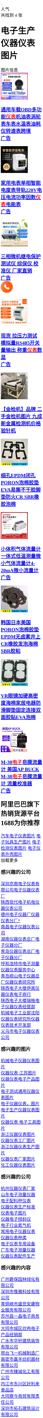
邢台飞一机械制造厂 (20, 1353)
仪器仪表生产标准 (18, 1207)
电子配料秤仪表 (16, 1200)
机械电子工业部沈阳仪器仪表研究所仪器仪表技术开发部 (20, 1019)
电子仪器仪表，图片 (20, 1103)
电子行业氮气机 (16, 1225)
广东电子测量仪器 (18, 1250)
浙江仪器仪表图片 (18, 1134)
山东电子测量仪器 (18, 1194)
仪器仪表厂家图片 (18, 1159)
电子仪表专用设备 (18, 1243)
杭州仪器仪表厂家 (18, 1188)
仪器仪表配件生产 (18, 1256)
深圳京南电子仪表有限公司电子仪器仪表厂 (20, 889)
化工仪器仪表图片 (18, 1165)
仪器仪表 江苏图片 (18, 1073)
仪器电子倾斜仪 (16, 1219)
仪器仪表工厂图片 (18, 1140)
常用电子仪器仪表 (18, 1231)
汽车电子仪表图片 (18, 836)
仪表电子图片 (14, 1213)
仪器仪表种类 (14, 1237)
